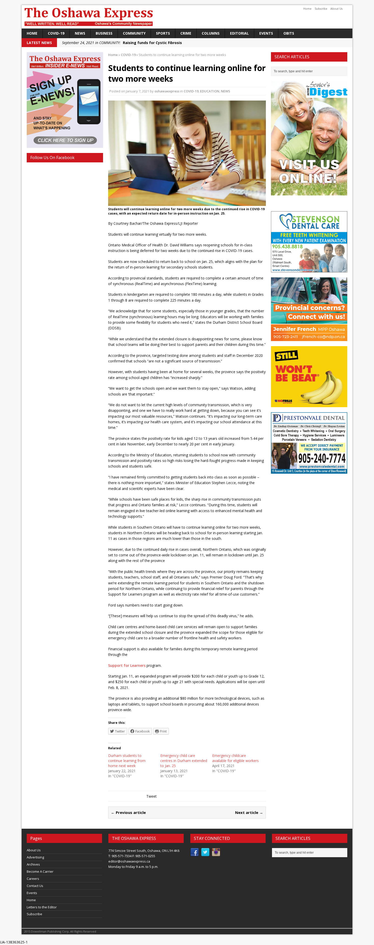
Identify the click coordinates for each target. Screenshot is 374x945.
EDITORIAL (239, 33)
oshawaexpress (166, 91)
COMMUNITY (134, 33)
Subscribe (321, 8)
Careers (33, 878)
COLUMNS (211, 33)
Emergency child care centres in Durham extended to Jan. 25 (183, 760)
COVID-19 (56, 33)
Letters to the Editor (42, 907)
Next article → (249, 812)
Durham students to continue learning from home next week (127, 760)
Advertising (35, 857)
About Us (336, 8)
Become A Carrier (40, 871)
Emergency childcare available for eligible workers (235, 758)
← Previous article (128, 812)
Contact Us (35, 885)
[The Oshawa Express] (187, 17)
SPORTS (163, 33)
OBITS (288, 33)
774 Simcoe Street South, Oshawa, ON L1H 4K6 (143, 850)
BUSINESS (104, 33)
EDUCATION (209, 91)
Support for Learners (127, 665)
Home (307, 8)
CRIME (185, 33)
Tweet (151, 796)
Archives (33, 864)
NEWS (80, 33)
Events (266, 33)
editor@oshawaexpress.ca (129, 861)
